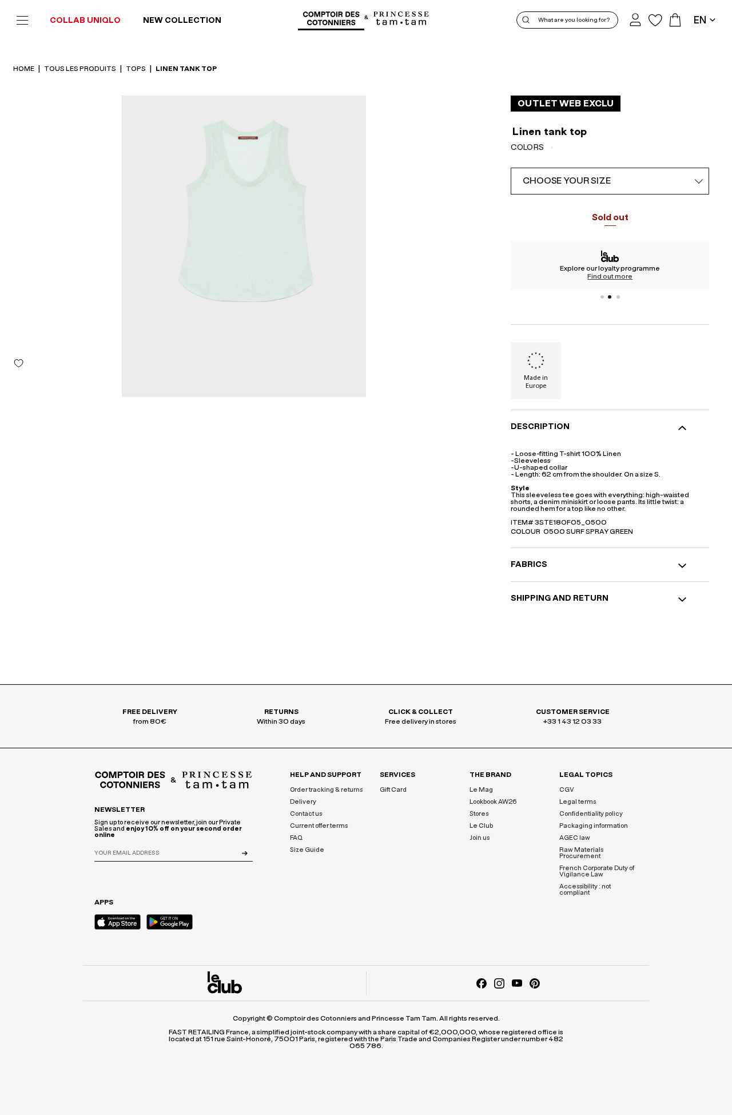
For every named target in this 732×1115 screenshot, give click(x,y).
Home (24, 68)
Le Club (481, 826)
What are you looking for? (574, 20)
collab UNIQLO (85, 21)
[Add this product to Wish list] (18, 363)
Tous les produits (80, 68)
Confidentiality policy (591, 814)
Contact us (306, 814)
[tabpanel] (610, 265)
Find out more (609, 276)
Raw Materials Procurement (581, 853)
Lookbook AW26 (493, 802)
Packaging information (593, 826)
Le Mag (481, 790)
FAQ (296, 838)
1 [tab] (602, 297)
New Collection (182, 21)
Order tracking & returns (326, 790)
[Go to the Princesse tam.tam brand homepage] (401, 19)
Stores (479, 814)
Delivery (303, 802)
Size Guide (307, 850)
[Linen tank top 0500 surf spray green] (244, 246)
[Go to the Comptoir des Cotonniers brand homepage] (331, 20)
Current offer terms (319, 826)
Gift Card (393, 790)
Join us (480, 838)
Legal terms (577, 802)
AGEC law (574, 838)
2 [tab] (610, 297)
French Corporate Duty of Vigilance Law (596, 871)
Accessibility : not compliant (585, 889)
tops (136, 68)
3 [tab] (618, 297)
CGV (566, 790)
